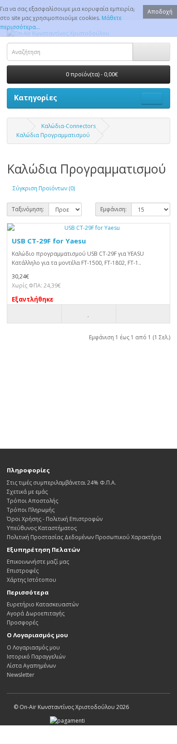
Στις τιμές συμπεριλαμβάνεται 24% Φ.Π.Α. (61, 482)
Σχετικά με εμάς (27, 492)
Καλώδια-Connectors (68, 126)
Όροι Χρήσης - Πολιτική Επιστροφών (55, 519)
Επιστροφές (23, 571)
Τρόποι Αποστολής (32, 501)
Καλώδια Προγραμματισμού (53, 135)
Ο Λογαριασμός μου (33, 647)
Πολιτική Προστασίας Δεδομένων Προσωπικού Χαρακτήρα (84, 537)
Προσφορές (22, 622)
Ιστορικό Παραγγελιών (36, 656)
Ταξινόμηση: (28, 209)
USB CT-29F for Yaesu (49, 240)
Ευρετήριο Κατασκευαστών (43, 604)
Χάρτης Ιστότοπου (31, 580)
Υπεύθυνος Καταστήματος (42, 528)
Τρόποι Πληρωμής (30, 510)
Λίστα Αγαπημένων (31, 666)
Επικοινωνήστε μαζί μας (38, 561)
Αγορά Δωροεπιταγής (35, 613)
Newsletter (20, 675)
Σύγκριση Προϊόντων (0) (44, 188)
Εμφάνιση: (113, 209)
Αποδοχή (160, 11)
